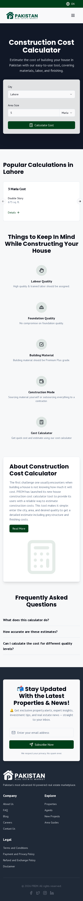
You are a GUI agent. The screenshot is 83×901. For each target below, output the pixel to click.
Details (12, 212)
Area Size (13, 105)
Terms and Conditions (15, 848)
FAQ (5, 810)
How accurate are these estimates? (30, 631)
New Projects (52, 816)
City (10, 87)
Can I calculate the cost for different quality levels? (37, 646)
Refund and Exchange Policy (19, 860)
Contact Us (9, 828)
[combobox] (41, 94)
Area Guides (52, 822)
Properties (51, 804)
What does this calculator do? (26, 620)
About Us (8, 804)
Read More (19, 528)
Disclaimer (9, 866)
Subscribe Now (44, 744)
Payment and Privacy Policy (19, 854)
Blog (5, 816)
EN (73, 4)
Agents (49, 810)
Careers (7, 822)
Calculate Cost (44, 125)
